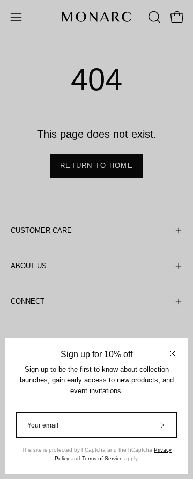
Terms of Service (102, 458)
